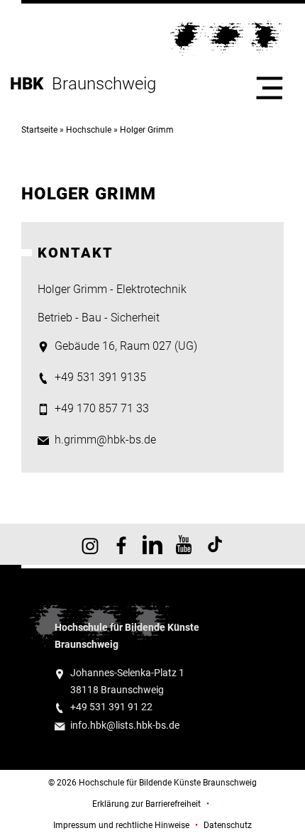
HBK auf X (152, 544)
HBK (31, 84)
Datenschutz (228, 825)
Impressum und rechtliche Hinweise (121, 825)
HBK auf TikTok (215, 544)
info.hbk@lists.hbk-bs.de (124, 726)
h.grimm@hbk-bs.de (105, 439)
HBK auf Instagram (90, 544)
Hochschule (88, 130)
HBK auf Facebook (121, 544)
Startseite (39, 130)
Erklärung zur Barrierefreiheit (146, 804)
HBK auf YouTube (184, 544)
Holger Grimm (147, 130)
